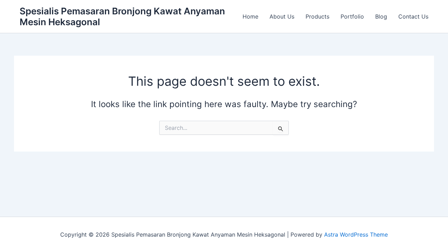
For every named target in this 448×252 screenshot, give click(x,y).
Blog (381, 16)
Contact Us (413, 16)
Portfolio (352, 16)
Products (317, 16)
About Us (282, 16)
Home (250, 16)
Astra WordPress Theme (356, 234)
